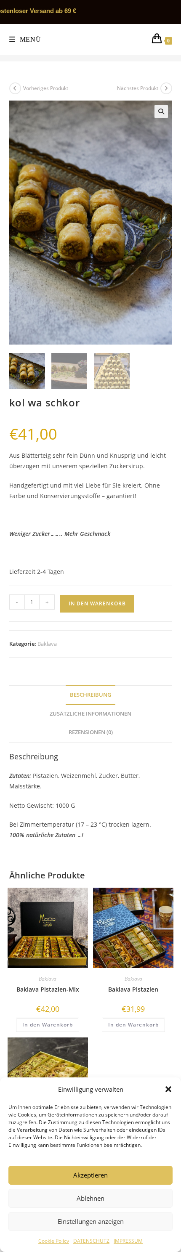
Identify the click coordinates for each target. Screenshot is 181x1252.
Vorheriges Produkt (45, 88)
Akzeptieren (90, 1175)
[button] (168, 1089)
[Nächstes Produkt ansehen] (166, 88)
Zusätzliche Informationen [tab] (90, 713)
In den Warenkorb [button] (47, 1024)
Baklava (47, 643)
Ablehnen (90, 1198)
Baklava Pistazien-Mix (47, 989)
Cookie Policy (53, 1240)
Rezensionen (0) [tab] (91, 732)
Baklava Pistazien (133, 989)
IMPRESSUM (128, 1240)
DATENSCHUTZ (91, 1240)
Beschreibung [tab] (90, 694)
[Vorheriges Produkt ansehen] (15, 88)
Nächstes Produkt (137, 88)
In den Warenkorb (97, 603)
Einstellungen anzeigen (91, 1221)
